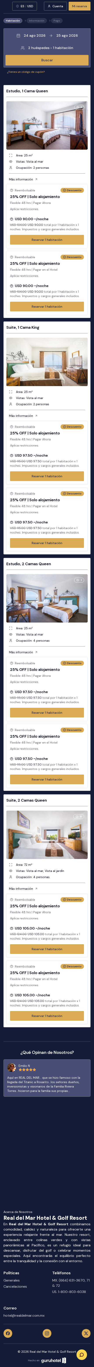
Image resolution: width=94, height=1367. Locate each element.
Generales (11, 1280)
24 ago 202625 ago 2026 (51, 35)
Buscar (47, 60)
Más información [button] (21, 179)
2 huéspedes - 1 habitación (50, 47)
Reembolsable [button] (25, 190)
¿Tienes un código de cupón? (26, 72)
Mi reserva (79, 6)
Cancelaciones (15, 1286)
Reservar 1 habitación (47, 240)
